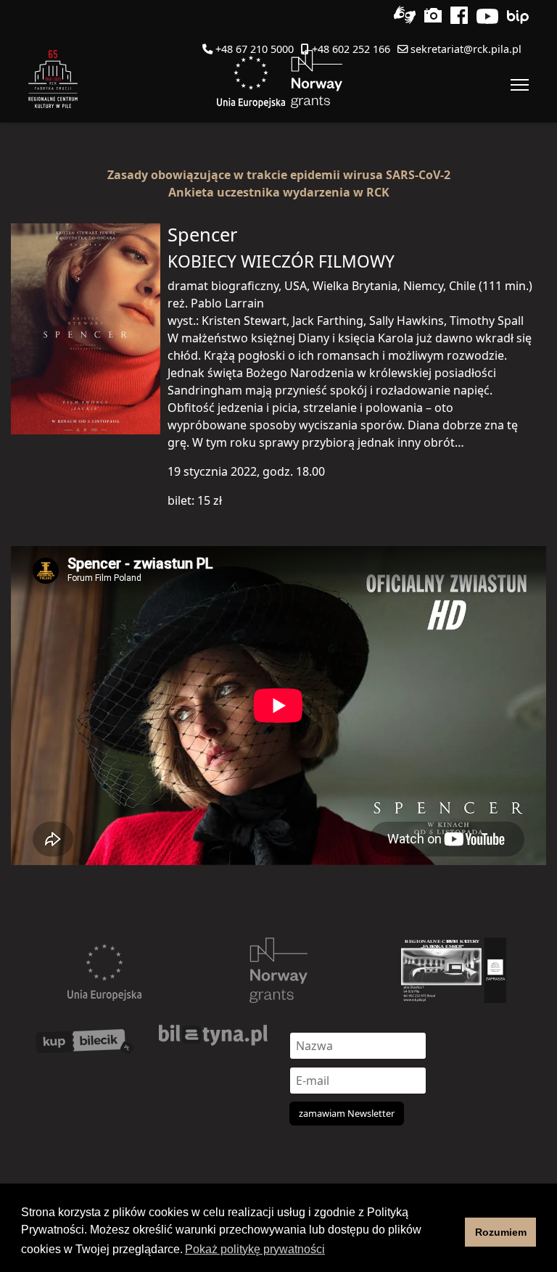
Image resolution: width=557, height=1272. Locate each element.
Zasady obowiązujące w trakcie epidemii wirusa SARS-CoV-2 (278, 175)
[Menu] (520, 85)
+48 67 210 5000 (254, 49)
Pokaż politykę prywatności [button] (255, 1249)
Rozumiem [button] (501, 1232)
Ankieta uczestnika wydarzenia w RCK (278, 192)
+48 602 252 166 (351, 49)
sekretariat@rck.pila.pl (465, 49)
